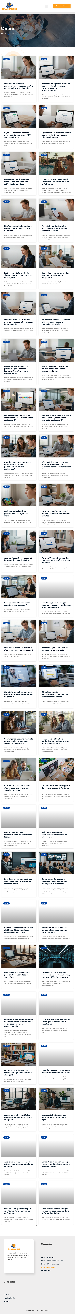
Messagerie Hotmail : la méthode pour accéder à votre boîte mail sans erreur (55, 741)
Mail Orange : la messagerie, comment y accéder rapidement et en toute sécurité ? (56, 605)
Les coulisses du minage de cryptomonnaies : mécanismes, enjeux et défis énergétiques (56, 974)
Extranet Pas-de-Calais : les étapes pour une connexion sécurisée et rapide (17, 787)
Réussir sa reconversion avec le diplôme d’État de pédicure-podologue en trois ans (18, 930)
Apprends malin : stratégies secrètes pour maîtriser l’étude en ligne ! (18, 1117)
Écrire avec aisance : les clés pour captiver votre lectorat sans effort (17, 974)
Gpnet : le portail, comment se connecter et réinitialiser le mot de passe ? (18, 694)
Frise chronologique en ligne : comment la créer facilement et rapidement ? (18, 417)
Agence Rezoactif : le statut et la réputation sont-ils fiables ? (18, 559)
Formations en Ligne (48, 1267)
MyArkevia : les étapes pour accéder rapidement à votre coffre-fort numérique (17, 181)
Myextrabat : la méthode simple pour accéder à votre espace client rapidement (56, 135)
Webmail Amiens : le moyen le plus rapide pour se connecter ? (18, 648)
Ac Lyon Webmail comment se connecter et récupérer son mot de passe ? (56, 560)
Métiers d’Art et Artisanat (50, 1264)
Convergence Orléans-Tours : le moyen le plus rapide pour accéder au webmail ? (18, 741)
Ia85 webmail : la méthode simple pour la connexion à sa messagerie (18, 275)
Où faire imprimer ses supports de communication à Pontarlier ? (56, 787)
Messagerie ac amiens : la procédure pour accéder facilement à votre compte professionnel (16, 370)
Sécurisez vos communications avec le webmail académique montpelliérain (18, 881)
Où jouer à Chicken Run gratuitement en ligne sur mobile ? (16, 513)
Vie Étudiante (45, 1271)
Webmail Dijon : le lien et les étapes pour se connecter (55, 648)
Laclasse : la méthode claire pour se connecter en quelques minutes (56, 513)
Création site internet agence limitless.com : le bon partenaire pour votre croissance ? (17, 465)
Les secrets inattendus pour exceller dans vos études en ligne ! (54, 1117)
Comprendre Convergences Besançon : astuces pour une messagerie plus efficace (55, 881)
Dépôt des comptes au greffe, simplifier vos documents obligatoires (55, 275)
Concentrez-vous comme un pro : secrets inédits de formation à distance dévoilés (56, 1164)
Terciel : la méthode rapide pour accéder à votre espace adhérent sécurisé (54, 228)
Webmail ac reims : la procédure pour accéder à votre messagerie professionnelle (18, 85)
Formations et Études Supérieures (52, 1261)
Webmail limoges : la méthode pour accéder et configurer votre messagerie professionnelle (56, 87)
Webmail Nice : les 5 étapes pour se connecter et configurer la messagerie (18, 321)
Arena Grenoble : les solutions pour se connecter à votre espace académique (55, 368)
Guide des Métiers (47, 1257)
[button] (46, 6)
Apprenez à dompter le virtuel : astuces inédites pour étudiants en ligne (18, 1164)
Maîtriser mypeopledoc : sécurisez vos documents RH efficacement (54, 834)
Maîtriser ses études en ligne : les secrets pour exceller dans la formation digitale (55, 1210)
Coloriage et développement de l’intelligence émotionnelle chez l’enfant (56, 1021)
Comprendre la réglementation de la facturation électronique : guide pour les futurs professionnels (18, 1023)
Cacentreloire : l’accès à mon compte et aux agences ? (17, 604)
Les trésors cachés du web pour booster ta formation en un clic (56, 1071)
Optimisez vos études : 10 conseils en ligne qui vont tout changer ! (18, 1072)
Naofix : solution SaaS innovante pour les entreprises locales (18, 834)
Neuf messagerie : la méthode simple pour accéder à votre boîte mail (18, 228)
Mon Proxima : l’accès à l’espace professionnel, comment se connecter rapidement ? (56, 417)
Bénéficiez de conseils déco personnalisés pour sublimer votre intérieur (55, 930)
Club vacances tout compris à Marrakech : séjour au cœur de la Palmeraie (55, 181)
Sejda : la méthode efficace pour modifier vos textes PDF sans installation (17, 135)
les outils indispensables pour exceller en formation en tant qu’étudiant (17, 1210)
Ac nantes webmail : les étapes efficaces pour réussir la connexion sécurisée (56, 321)
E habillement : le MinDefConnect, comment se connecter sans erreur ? (55, 694)
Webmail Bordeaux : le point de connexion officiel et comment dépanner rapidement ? (56, 465)
